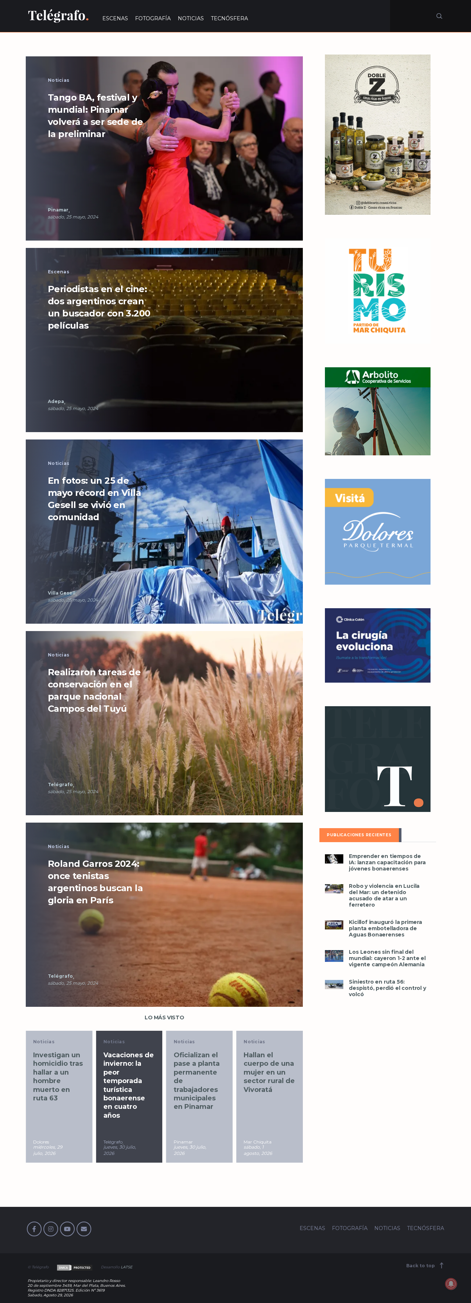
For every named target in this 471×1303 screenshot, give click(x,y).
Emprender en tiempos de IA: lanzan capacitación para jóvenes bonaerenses (387, 862)
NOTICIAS (191, 18)
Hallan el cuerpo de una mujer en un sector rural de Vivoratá (269, 1072)
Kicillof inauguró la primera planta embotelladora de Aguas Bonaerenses (385, 928)
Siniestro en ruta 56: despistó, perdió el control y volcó (387, 988)
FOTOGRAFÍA (153, 18)
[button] (164, 148)
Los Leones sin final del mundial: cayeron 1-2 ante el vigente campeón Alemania (387, 958)
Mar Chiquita (258, 1142)
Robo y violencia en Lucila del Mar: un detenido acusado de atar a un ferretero (384, 895)
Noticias (58, 80)
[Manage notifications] (451, 1284)
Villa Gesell (61, 593)
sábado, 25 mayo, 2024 (73, 217)
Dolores (41, 1142)
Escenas (58, 271)
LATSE (126, 1267)
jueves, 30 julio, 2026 (119, 1150)
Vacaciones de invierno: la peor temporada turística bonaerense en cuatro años (128, 1085)
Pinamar (58, 210)
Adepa (56, 401)
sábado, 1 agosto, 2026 (258, 1150)
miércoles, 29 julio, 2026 (47, 1150)
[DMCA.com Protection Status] (74, 1267)
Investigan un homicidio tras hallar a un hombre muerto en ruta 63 (58, 1076)
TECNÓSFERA (229, 18)
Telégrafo (60, 784)
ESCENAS (115, 18)
